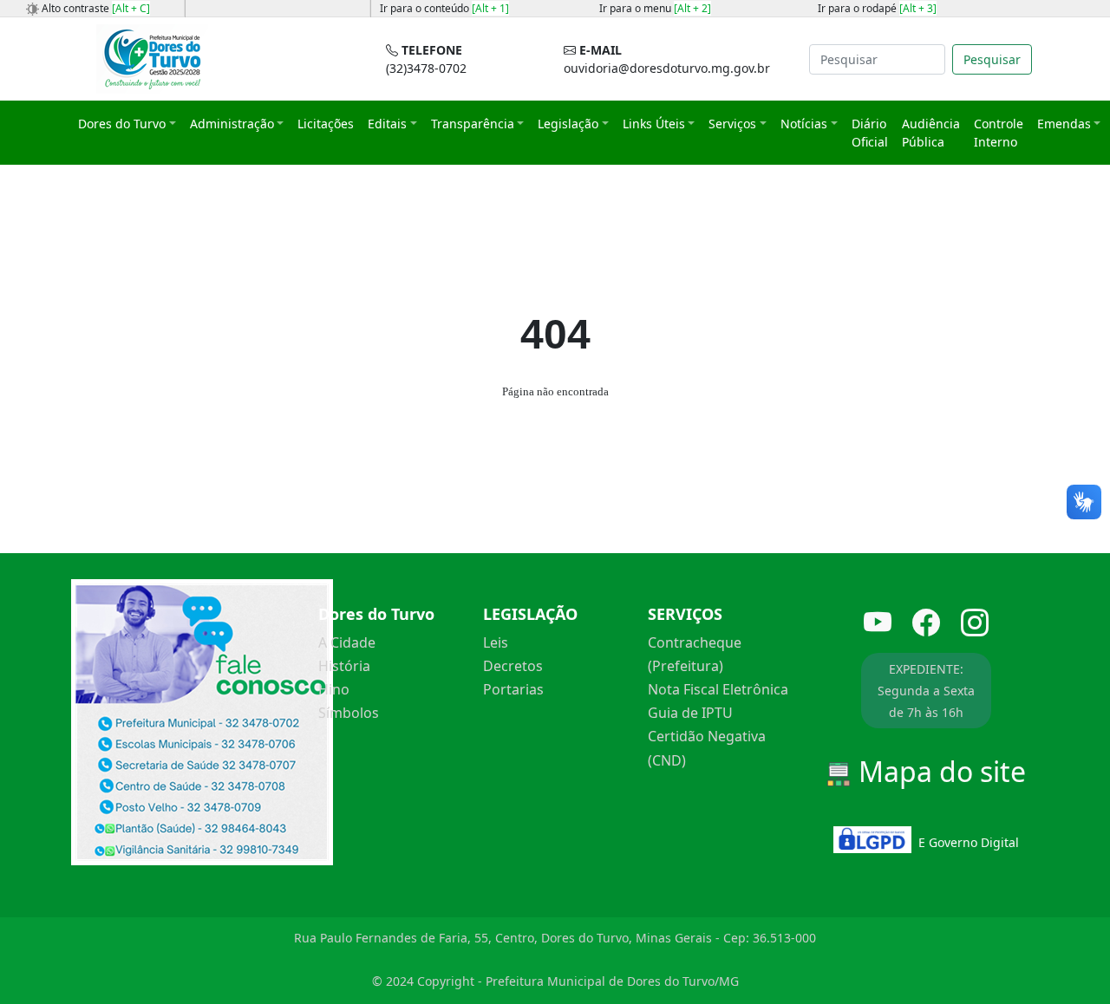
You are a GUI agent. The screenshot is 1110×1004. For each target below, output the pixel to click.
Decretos (513, 665)
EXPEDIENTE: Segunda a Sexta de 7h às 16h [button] (926, 690)
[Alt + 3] (918, 8)
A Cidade (346, 642)
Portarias (513, 689)
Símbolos (348, 712)
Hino (333, 689)
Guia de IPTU (690, 712)
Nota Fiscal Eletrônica (718, 689)
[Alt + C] (131, 8)
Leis (495, 642)
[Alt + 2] (692, 8)
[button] (127, 124)
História (344, 665)
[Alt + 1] (490, 8)
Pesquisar (992, 59)
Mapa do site (939, 771)
